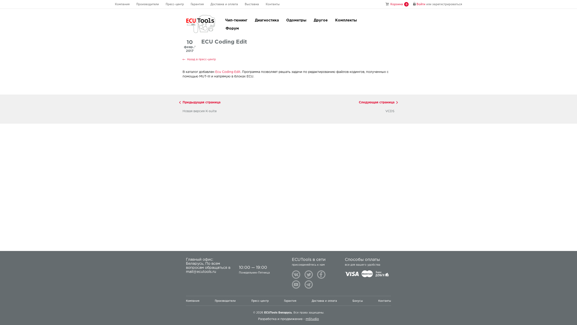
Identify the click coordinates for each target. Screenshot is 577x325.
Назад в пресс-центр (201, 59)
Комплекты (346, 20)
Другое (321, 20)
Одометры (296, 20)
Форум (232, 28)
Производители (147, 4)
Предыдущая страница (201, 102)
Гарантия (197, 4)
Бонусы (358, 301)
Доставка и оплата (224, 4)
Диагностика (267, 20)
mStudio (312, 319)
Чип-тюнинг (236, 20)
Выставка (252, 4)
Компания (122, 4)
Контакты (273, 4)
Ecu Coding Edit (227, 72)
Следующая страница (376, 102)
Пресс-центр (175, 4)
